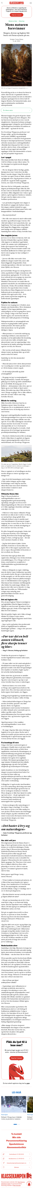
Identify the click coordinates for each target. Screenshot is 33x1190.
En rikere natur (8, 110)
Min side (16, 1137)
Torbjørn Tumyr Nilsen (16, 39)
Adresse (16, 1167)
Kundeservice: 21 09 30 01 (16, 1158)
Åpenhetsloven (16, 1143)
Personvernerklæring (16, 1140)
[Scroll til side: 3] (19, 1124)
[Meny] (31, 3)
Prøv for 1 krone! (16, 15)
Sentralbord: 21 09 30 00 (16, 1154)
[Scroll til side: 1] (15, 1124)
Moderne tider (13, 21)
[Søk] (2, 3)
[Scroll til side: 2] (17, 1124)
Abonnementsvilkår (16, 1147)
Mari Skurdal (17, 1185)
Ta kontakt (16, 1133)
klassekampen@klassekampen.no (16, 1163)
